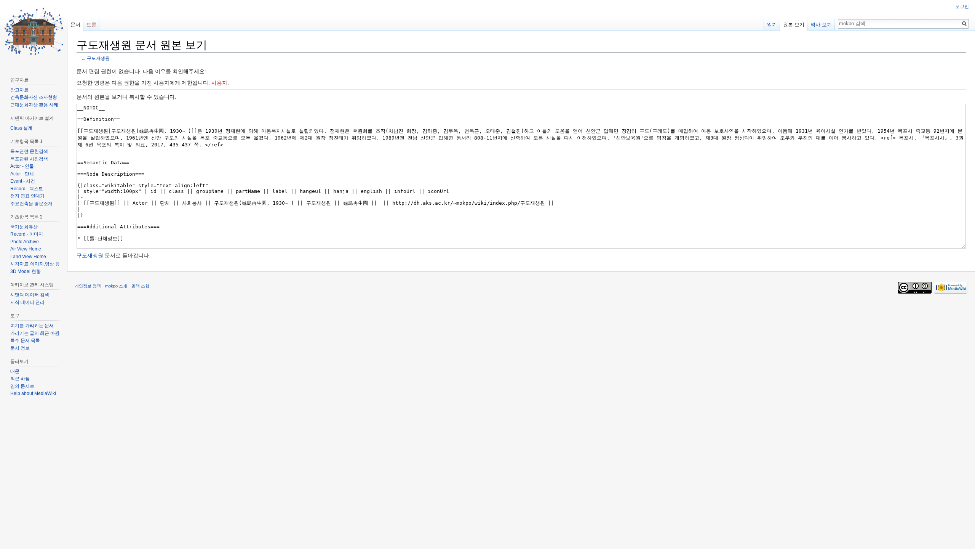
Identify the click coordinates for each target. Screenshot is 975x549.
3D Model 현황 (25, 271)
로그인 (962, 6)
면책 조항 (140, 286)
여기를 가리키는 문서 (32, 325)
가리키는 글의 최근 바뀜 (34, 333)
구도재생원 (98, 58)
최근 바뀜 (20, 378)
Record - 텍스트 (26, 188)
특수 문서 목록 (25, 340)
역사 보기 (821, 24)
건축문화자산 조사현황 (33, 97)
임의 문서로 (22, 386)
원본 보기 (793, 24)
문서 (75, 24)
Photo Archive (24, 241)
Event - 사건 (22, 181)
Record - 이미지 (26, 234)
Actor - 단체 (22, 174)
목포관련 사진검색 (29, 159)
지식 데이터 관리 (27, 302)
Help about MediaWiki (33, 393)
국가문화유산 (24, 227)
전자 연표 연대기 (27, 196)
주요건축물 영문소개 (31, 203)
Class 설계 (21, 128)
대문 (14, 371)
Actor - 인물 (22, 166)
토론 (91, 24)
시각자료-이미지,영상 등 (35, 263)
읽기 (772, 24)
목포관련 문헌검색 (29, 151)
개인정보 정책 (88, 286)
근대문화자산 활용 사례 (34, 105)
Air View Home (25, 249)
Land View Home (28, 256)
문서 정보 (20, 348)
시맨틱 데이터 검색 (29, 294)
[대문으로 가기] (33, 30)
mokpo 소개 (116, 286)
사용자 (219, 83)
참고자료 (19, 90)
